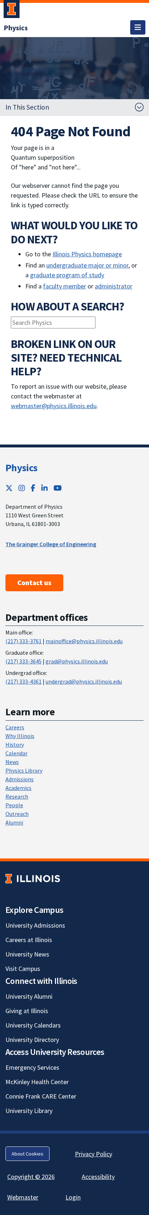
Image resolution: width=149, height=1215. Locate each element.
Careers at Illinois (28, 940)
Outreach (17, 813)
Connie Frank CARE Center (40, 1096)
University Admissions (35, 925)
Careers (14, 727)
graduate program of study (67, 275)
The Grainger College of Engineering (50, 544)
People (14, 805)
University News (27, 954)
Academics (18, 787)
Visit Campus (22, 968)
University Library (28, 1110)
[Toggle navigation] (137, 27)
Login (73, 1197)
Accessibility (98, 1176)
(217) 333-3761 (23, 641)
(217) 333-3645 (23, 661)
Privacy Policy (93, 1154)
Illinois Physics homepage (87, 254)
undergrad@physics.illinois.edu (84, 681)
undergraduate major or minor (87, 265)
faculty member (64, 286)
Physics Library (23, 770)
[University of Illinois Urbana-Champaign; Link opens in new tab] (12, 10)
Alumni (14, 822)
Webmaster (22, 1197)
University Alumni (28, 996)
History (14, 744)
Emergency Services (32, 1067)
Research (16, 796)
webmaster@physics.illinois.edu (54, 406)
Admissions (19, 779)
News (12, 761)
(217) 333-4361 (23, 681)
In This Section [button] (27, 107)
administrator (113, 286)
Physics (21, 467)
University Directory (32, 1039)
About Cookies (27, 1153)
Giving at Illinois (26, 1011)
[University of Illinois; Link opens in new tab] (32, 879)
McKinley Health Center (37, 1082)
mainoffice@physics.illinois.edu (84, 641)
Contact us (34, 582)
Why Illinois (19, 735)
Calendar (16, 753)
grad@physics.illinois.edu (77, 661)
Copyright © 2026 (31, 1176)
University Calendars (33, 1025)
